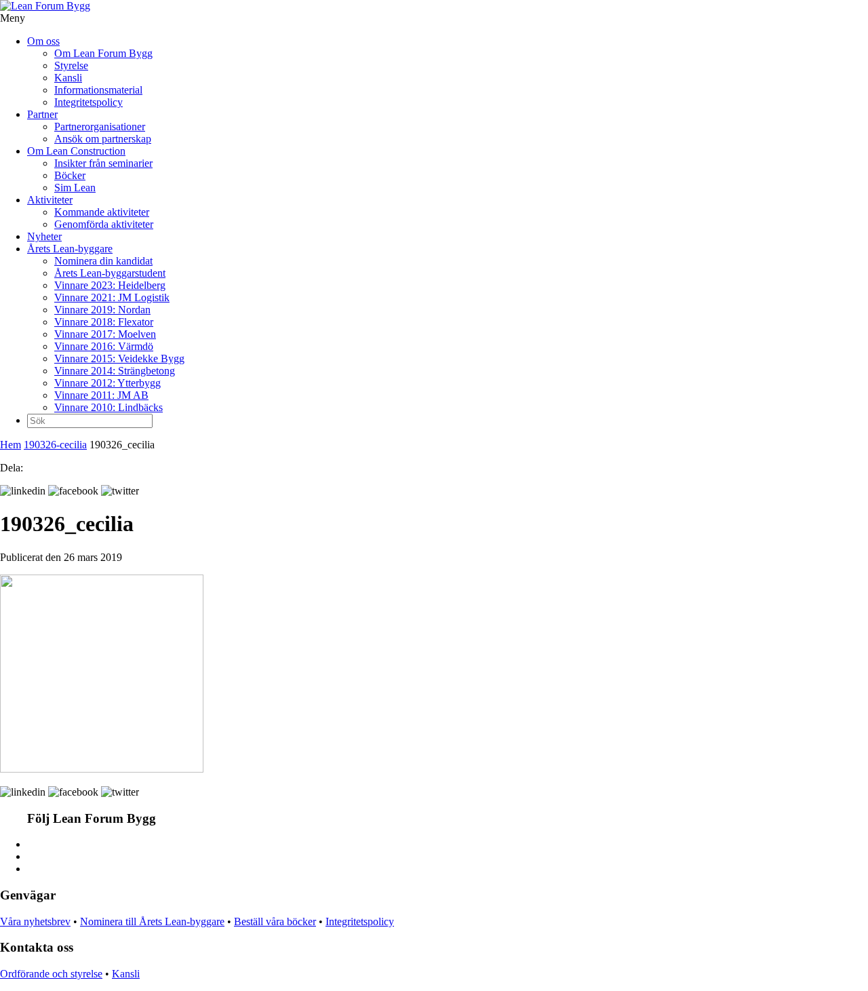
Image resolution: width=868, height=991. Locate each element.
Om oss (43, 41)
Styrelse (71, 65)
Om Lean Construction (76, 151)
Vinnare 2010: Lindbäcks (108, 407)
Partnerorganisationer (99, 126)
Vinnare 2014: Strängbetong (114, 370)
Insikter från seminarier (103, 163)
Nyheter (44, 236)
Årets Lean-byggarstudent (109, 273)
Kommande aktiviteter (101, 212)
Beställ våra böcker (275, 921)
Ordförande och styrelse (51, 973)
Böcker (69, 175)
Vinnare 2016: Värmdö (103, 346)
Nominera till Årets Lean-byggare (152, 921)
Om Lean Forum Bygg (103, 53)
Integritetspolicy (88, 102)
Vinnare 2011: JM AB (101, 395)
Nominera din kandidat (103, 261)
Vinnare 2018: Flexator (103, 322)
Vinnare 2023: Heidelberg (109, 285)
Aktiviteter (50, 200)
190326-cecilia (55, 444)
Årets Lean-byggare (70, 248)
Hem (10, 444)
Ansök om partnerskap (102, 138)
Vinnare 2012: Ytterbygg (107, 383)
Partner (42, 114)
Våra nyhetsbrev (35, 921)
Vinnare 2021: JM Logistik (112, 297)
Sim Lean (75, 187)
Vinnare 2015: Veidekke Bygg (119, 358)
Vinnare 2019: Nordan (102, 309)
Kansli (68, 77)
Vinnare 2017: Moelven (105, 334)
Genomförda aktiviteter (103, 224)
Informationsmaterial (98, 90)
